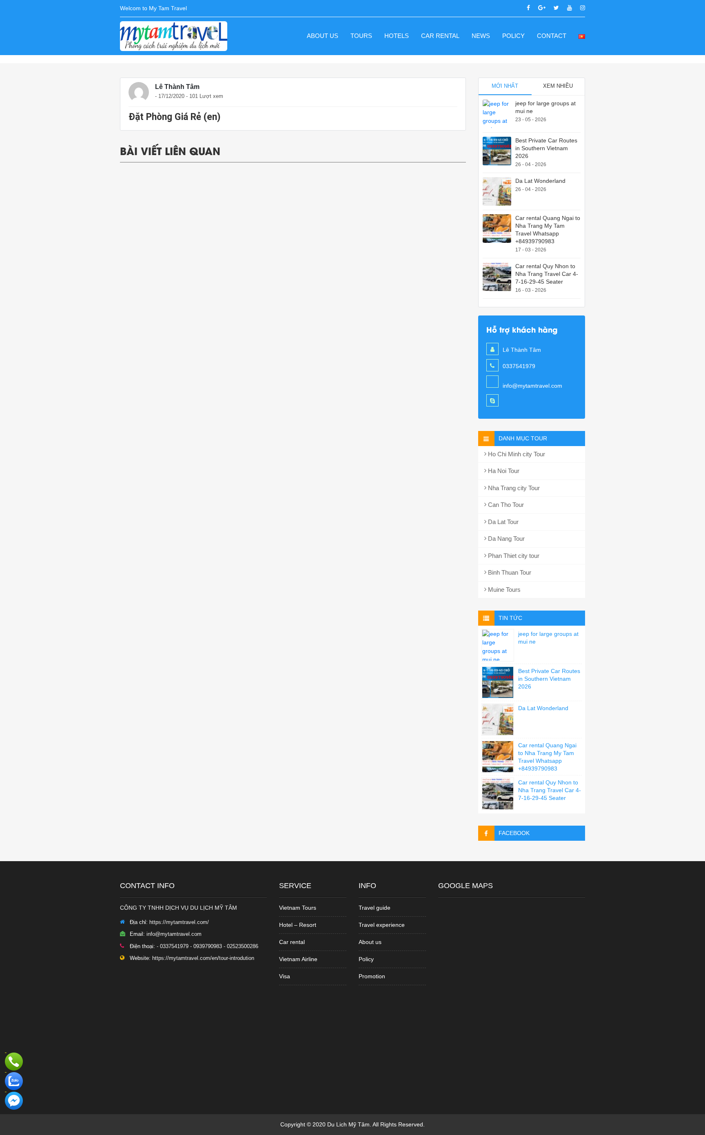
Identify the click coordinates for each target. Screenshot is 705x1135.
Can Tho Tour (505, 504)
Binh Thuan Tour (508, 572)
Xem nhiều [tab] (558, 86)
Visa (284, 976)
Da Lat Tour (502, 521)
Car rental (292, 942)
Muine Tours (503, 589)
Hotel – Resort (297, 925)
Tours (361, 35)
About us (322, 35)
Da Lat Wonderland (540, 181)
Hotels (396, 35)
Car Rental (440, 35)
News (481, 35)
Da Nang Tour (505, 538)
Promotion (372, 976)
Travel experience (382, 925)
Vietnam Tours (297, 907)
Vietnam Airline (298, 959)
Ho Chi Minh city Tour (515, 454)
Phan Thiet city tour (512, 555)
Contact (551, 35)
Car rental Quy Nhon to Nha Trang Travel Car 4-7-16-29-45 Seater (546, 274)
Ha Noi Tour (502, 470)
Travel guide (374, 907)
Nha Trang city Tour (513, 487)
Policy (513, 35)
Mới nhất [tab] (505, 86)
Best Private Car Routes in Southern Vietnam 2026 (546, 148)
